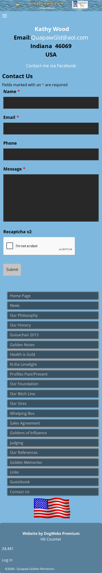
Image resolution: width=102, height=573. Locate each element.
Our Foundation (24, 383)
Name (11, 91)
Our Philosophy (24, 315)
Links (14, 472)
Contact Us (20, 491)
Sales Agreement (25, 423)
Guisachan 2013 (24, 334)
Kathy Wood (52, 29)
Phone (10, 143)
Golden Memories (26, 462)
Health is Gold (22, 354)
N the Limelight (23, 364)
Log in (7, 560)
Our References (24, 452)
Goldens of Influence (28, 432)
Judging (16, 442)
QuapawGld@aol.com (59, 37)
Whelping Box (22, 413)
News (15, 305)
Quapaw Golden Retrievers (35, 569)
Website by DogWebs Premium (51, 533)
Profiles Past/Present (29, 374)
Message (14, 169)
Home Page (20, 295)
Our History (20, 325)
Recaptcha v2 (17, 231)
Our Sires (18, 403)
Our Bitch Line (22, 393)
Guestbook (20, 481)
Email (11, 117)
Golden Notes (22, 344)
